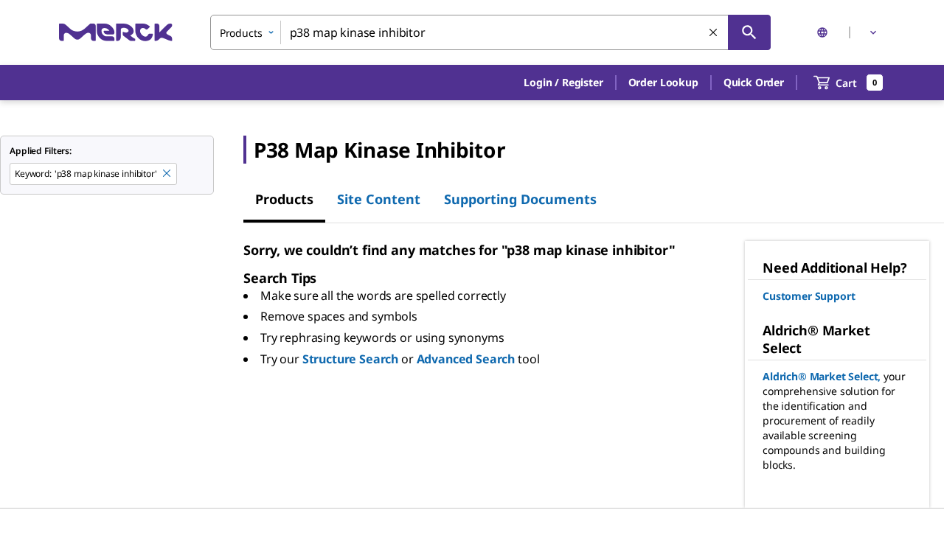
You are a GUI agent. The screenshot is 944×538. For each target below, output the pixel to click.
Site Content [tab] (378, 199)
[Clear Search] (713, 33)
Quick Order (753, 82)
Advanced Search (466, 359)
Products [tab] (284, 199)
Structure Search (350, 359)
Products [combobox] (241, 33)
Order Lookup (663, 82)
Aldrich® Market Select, (822, 376)
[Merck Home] (116, 32)
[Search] (749, 32)
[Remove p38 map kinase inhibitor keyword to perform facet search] (167, 174)
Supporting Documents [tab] (520, 199)
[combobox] (490, 32)
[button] (563, 82)
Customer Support (809, 296)
